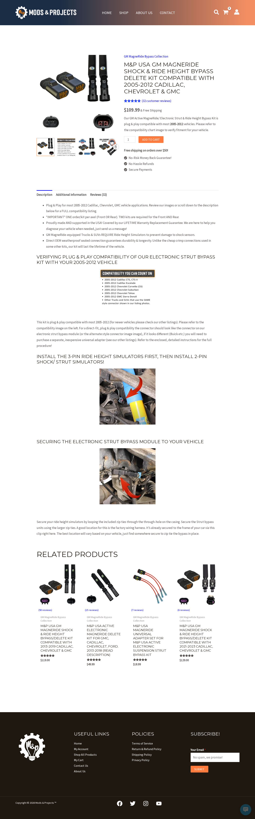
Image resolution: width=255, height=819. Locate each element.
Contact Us (81, 765)
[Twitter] (133, 803)
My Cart (79, 760)
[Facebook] (119, 803)
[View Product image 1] (46, 147)
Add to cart (151, 139)
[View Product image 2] (66, 147)
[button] (216, 12)
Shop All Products (85, 754)
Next (116, 147)
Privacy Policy (140, 760)
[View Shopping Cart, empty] (225, 12)
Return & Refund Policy (146, 749)
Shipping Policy (142, 754)
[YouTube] (159, 803)
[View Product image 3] (87, 147)
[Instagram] (146, 803)
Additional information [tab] (71, 195)
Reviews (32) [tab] (98, 195)
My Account (81, 749)
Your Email (198, 750)
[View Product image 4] (108, 147)
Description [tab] (44, 195)
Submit (199, 769)
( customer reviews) (156, 101)
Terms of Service (142, 743)
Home (78, 743)
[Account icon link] (237, 12)
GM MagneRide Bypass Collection (146, 56)
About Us (79, 771)
